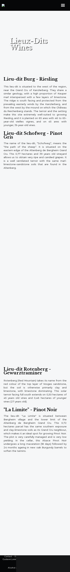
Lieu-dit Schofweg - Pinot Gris (33, 135)
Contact (8, 556)
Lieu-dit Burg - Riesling (31, 79)
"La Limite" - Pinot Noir (30, 410)
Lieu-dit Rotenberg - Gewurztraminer (27, 371)
